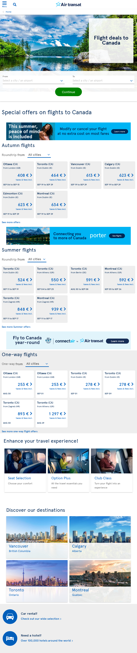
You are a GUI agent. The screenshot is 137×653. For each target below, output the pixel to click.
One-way (8, 363)
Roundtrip (9, 154)
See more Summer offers (16, 326)
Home (8, 11)
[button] (68, 92)
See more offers (11, 222)
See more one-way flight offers (19, 431)
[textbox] (34, 80)
